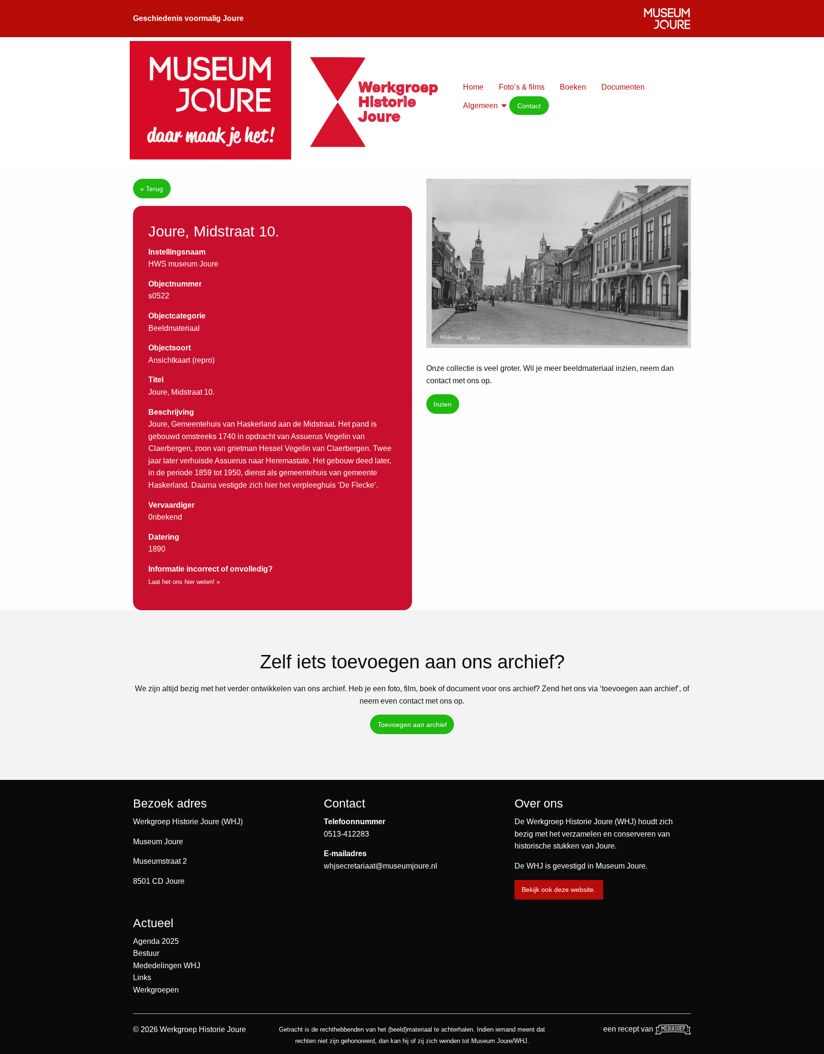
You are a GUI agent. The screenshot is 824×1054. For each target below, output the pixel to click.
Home (473, 87)
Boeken (573, 87)
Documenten (623, 87)
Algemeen (480, 106)
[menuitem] (473, 87)
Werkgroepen (156, 990)
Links (142, 977)
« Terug (151, 189)
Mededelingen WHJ (166, 966)
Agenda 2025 (156, 941)
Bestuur (146, 953)
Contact (529, 106)
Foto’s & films (522, 87)
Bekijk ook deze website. (559, 889)
